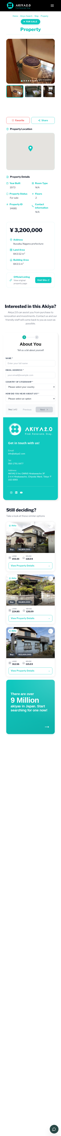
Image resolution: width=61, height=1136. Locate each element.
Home (15, 16)
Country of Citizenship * (19, 382)
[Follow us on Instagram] (11, 492)
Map (36, 16)
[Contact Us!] (54, 1129)
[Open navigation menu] (52, 5)
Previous (27, 409)
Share (44, 120)
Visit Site (42, 280)
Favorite (19, 120)
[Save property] (50, 525)
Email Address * (15, 370)
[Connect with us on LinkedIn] (16, 492)
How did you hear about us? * (22, 394)
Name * (9, 358)
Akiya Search (26, 16)
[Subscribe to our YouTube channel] (21, 492)
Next (42, 409)
